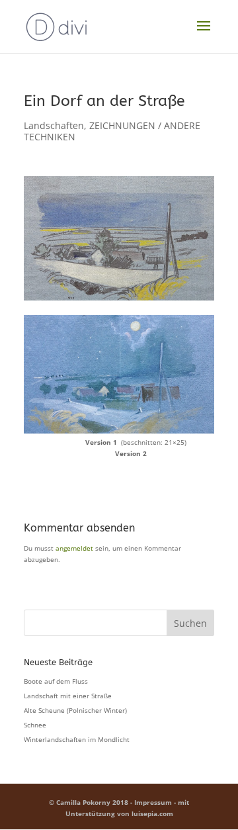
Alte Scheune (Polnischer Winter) (75, 710)
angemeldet (74, 548)
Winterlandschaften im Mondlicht (77, 739)
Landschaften (54, 125)
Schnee (35, 724)
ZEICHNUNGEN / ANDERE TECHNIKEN (112, 131)
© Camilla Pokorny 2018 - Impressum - (113, 802)
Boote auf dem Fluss (56, 681)
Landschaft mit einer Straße (68, 695)
